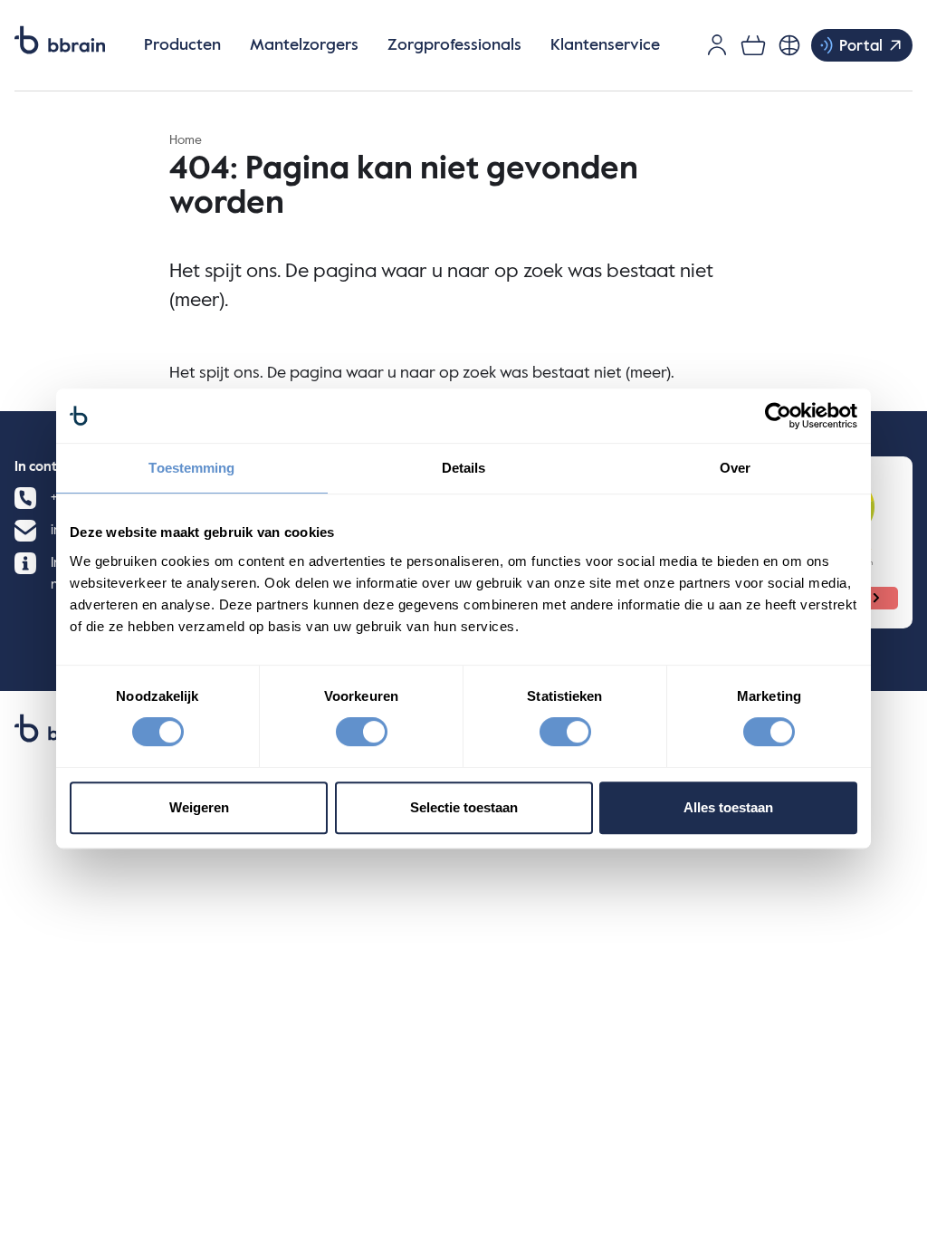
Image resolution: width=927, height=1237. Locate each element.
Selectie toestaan (464, 807)
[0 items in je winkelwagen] (753, 45)
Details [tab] (464, 467)
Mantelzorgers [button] (304, 45)
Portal (861, 46)
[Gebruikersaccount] (717, 45)
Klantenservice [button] (605, 45)
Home (185, 140)
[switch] (361, 731)
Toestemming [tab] (191, 467)
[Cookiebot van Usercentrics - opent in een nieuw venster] (778, 415)
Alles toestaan (728, 807)
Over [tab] (735, 467)
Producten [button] (182, 45)
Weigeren (199, 807)
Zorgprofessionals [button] (454, 45)
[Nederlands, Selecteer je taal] (789, 45)
